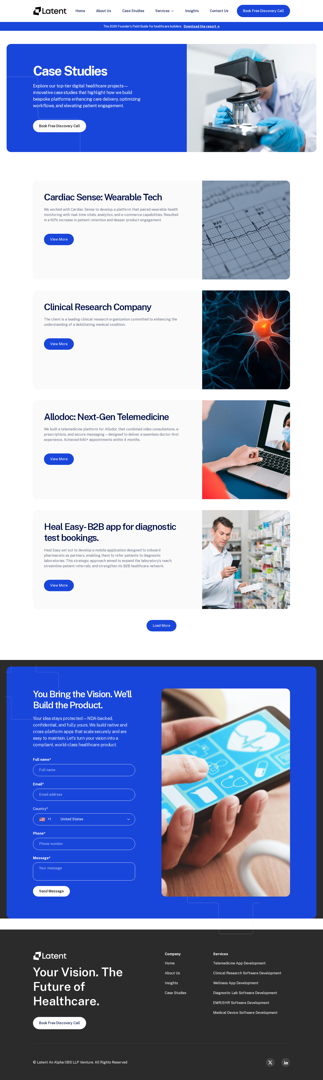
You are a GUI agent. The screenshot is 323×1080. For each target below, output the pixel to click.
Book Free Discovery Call (263, 11)
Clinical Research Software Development (247, 973)
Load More (161, 625)
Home (170, 963)
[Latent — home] (50, 11)
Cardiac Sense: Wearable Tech (103, 197)
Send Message (51, 891)
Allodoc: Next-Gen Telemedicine (106, 416)
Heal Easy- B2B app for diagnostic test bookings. (110, 532)
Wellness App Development (235, 983)
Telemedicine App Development (239, 963)
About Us (172, 973)
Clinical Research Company (97, 306)
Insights (171, 983)
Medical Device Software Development (245, 1013)
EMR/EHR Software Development (241, 1003)
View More (59, 241)
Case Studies (175, 993)
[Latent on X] (270, 1062)
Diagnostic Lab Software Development (245, 993)
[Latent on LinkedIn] (285, 1062)
